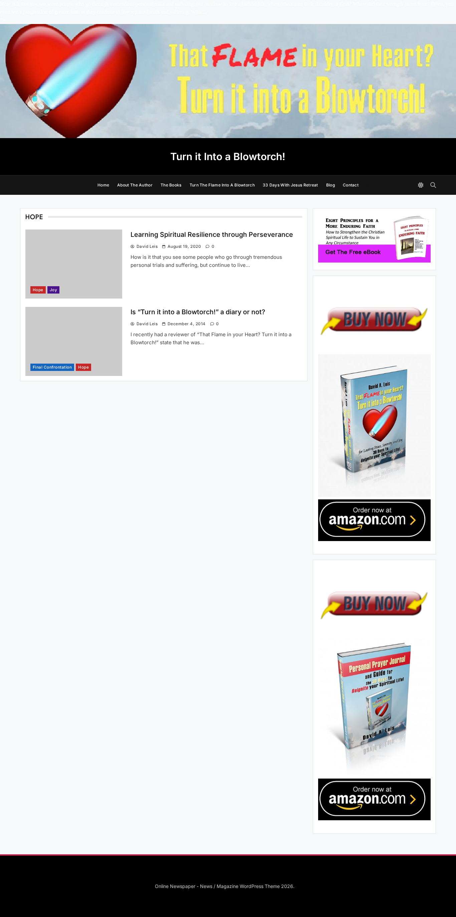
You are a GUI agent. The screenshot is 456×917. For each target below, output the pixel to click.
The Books (171, 184)
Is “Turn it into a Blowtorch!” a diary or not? (198, 312)
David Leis (147, 246)
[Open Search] (433, 185)
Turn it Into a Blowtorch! (227, 156)
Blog (330, 184)
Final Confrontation (52, 367)
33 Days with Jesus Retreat (290, 184)
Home (103, 184)
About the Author (135, 184)
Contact (351, 184)
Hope (38, 290)
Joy (53, 290)
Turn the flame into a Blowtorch (222, 184)
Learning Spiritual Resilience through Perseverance (212, 235)
